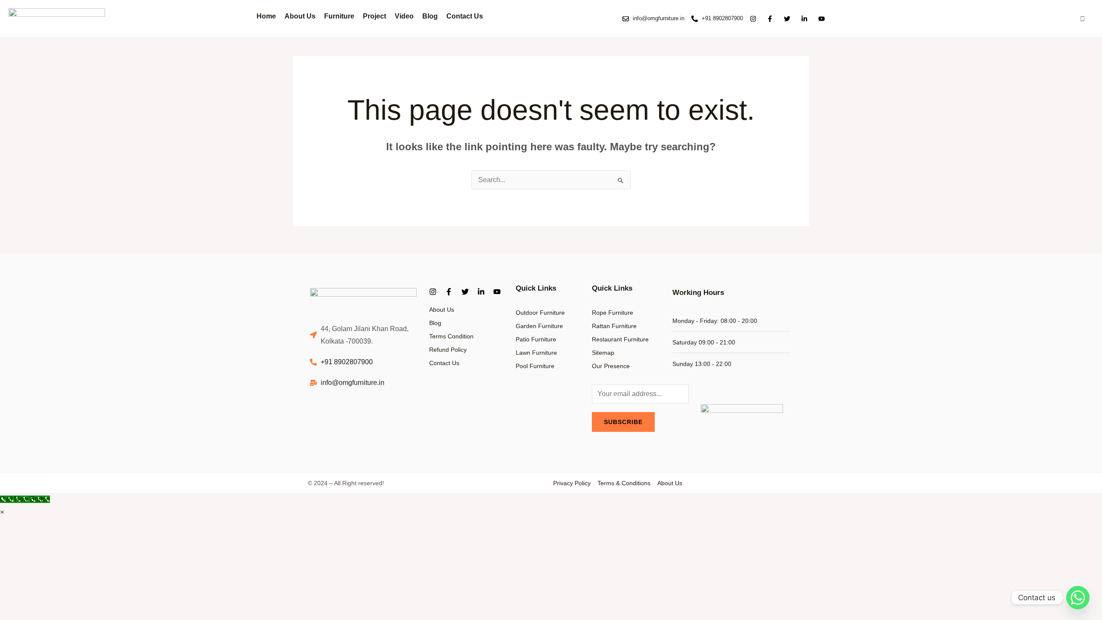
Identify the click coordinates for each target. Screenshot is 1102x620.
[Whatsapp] (1078, 597)
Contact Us (464, 16)
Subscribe (623, 421)
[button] (2, 512)
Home (266, 16)
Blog (430, 16)
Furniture (339, 15)
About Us (300, 16)
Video (404, 16)
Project (374, 16)
